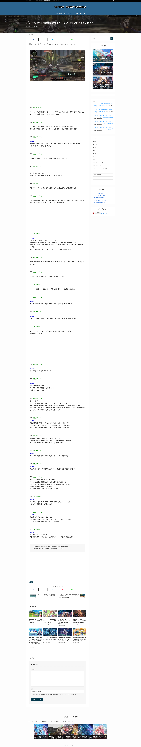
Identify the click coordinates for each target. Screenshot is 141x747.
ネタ (95, 159)
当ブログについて (98, 181)
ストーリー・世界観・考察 (100, 168)
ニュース (96, 144)
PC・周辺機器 (97, 174)
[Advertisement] (57, 94)
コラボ (95, 171)
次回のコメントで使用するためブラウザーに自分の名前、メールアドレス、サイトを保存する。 (55, 694)
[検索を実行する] (111, 38)
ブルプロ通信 (97, 165)
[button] (33, 39)
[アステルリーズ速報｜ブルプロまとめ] (70, 7)
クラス (95, 156)
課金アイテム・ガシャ (99, 162)
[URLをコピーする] (81, 39)
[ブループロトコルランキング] (97, 214)
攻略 (95, 153)
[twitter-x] (114, 1)
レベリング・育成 (98, 141)
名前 (32, 689)
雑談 (29, 26)
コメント (34, 669)
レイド (95, 150)
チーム (95, 178)
